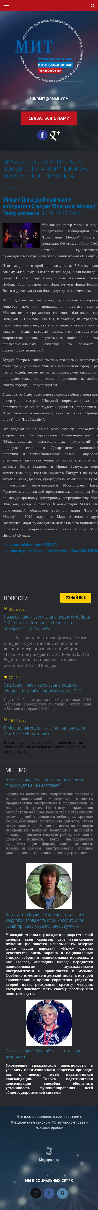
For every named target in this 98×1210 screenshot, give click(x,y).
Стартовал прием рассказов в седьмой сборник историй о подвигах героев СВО (42, 688)
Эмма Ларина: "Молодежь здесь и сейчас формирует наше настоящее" (45, 782)
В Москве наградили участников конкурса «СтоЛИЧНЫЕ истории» (44, 731)
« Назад (9, 187)
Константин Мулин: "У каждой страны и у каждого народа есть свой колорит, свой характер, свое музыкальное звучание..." (45, 920)
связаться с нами (49, 118)
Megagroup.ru (49, 1160)
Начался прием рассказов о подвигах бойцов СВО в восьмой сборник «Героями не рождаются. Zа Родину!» (47, 622)
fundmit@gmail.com (49, 99)
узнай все (76, 597)
